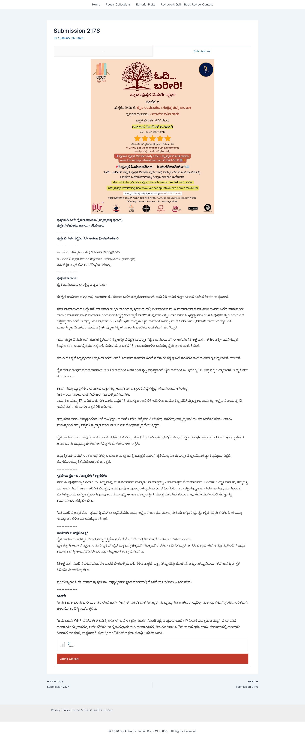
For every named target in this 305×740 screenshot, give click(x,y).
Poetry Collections (118, 4)
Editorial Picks (145, 4)
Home (96, 4)
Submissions (202, 51)
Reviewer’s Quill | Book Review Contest (187, 4)
